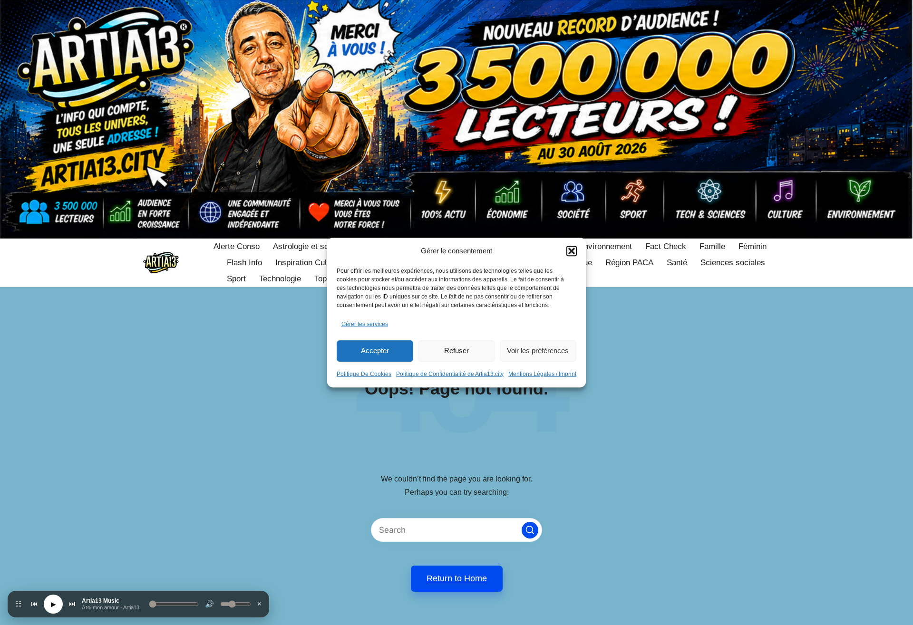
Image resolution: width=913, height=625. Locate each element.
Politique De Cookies (364, 374)
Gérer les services (364, 324)
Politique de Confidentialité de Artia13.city (450, 374)
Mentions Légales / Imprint (542, 374)
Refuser (456, 350)
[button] (571, 251)
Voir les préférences (538, 350)
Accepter (375, 350)
